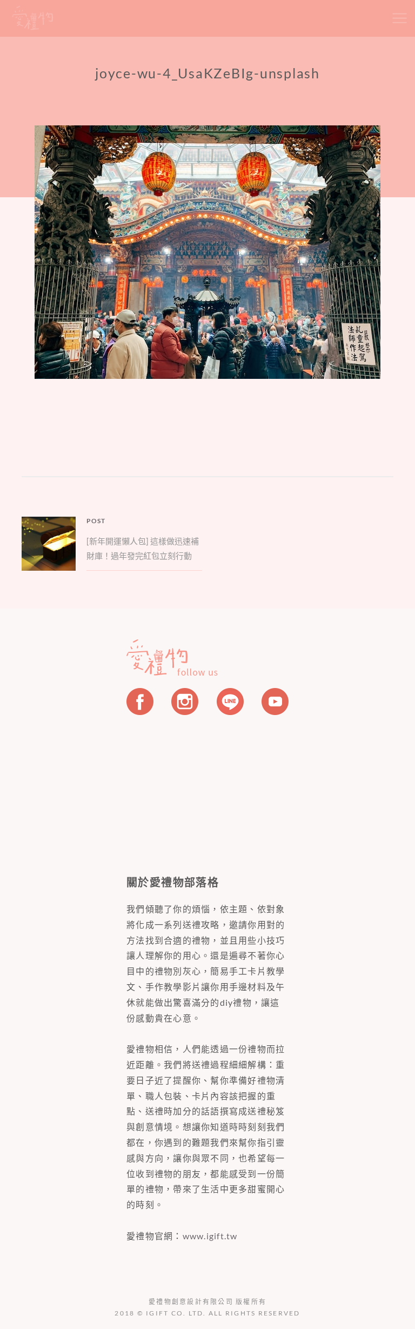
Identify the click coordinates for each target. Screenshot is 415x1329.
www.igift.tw (210, 1236)
